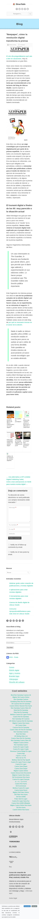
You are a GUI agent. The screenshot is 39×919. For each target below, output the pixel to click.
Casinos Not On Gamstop (21, 727)
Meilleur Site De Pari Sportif (21, 760)
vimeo (25, 9)
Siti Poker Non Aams (21, 794)
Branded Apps (14, 676)
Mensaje (12, 507)
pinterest (22, 9)
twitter (19, 9)
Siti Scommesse (21, 786)
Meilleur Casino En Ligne (21, 788)
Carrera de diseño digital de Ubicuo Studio (19, 604)
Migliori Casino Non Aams (21, 723)
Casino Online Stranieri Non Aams (21, 706)
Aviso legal (13, 898)
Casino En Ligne (21, 764)
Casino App (21, 753)
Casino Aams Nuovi (21, 790)
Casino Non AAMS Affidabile (21, 803)
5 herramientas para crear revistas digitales (18, 597)
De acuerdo (27, 906)
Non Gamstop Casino (21, 745)
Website (12, 534)
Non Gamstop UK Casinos (20, 719)
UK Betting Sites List (20, 736)
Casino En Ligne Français (21, 779)
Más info (34, 906)
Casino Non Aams (21, 783)
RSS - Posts (13, 657)
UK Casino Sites (21, 725)
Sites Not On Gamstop (21, 712)
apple (28, 9)
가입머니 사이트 (21, 755)
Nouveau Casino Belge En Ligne (20, 751)
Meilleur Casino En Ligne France (20, 714)
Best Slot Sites (21, 734)
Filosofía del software (16, 682)
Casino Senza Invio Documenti (21, 773)
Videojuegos (13, 679)
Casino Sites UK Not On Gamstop (21, 729)
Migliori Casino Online (21, 771)
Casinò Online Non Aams (21, 809)
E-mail (12, 529)
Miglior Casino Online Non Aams (20, 805)
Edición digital (14, 670)
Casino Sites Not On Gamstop (21, 738)
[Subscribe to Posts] (7, 657)
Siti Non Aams (20, 807)
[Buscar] (28, 572)
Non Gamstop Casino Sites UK (21, 708)
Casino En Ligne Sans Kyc (21, 801)
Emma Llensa (12, 44)
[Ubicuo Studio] (19, 4)
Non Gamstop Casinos (21, 699)
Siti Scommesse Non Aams (21, 777)
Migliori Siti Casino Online (21, 697)
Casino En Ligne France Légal (21, 762)
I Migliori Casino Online (20, 742)
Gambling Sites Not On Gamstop (20, 701)
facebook (17, 9)
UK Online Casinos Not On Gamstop (21, 721)
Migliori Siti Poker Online (21, 792)
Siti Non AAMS (21, 796)
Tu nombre (13, 525)
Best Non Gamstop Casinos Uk (21, 695)
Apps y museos (14, 673)
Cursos (11, 667)
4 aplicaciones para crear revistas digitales (18, 591)
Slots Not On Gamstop (21, 710)
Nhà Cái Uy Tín (21, 758)
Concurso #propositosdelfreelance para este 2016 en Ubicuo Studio (19, 611)
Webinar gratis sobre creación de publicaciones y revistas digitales (21, 584)
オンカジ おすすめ (21, 781)
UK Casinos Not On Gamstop (20, 703)
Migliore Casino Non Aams (20, 775)
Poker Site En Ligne (20, 799)
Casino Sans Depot (21, 766)
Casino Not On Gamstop (21, 716)
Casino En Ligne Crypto (21, 747)
